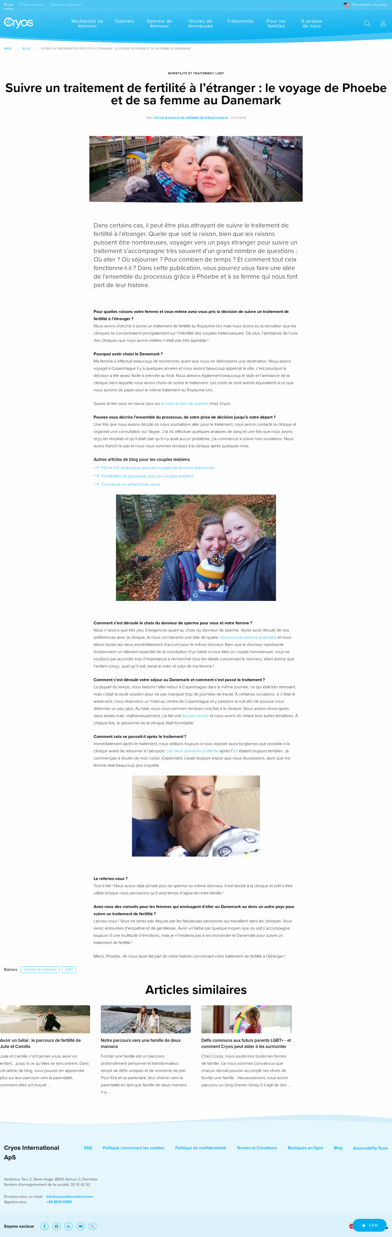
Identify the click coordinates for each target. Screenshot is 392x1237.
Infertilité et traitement (40, 969)
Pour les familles (276, 23)
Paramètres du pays (370, 5)
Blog (26, 48)
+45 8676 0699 (59, 1202)
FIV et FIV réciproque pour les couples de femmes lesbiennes (158, 468)
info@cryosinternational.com (69, 1196)
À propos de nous (311, 23)
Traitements (240, 21)
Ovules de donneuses (200, 23)
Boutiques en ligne (305, 1148)
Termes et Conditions (257, 1148)
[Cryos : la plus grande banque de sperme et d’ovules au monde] (18, 23)
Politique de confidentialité (200, 1148)
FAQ (88, 1148)
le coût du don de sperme (184, 403)
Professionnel (32, 4)
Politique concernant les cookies (134, 1148)
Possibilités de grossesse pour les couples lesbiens (148, 476)
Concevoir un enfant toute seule (131, 484)
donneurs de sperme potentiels (248, 637)
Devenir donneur (66, 4)
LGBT (69, 969)
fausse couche (195, 715)
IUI (235, 751)
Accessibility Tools (370, 1148)
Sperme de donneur (159, 23)
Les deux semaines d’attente (192, 751)
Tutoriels (124, 21)
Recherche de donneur (87, 23)
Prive (8, 4)
